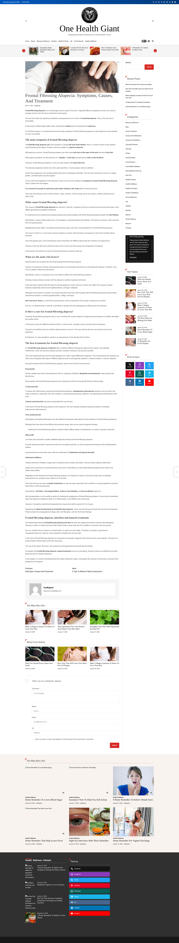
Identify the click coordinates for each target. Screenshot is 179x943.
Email (34, 717)
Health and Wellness (132, 193)
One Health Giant (89, 28)
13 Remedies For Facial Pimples (143, 342)
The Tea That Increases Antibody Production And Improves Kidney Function (50, 900)
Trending (128, 228)
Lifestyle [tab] (47, 860)
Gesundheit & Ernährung (133, 171)
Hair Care (129, 175)
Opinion (128, 215)
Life (71, 41)
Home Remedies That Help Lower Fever (44, 840)
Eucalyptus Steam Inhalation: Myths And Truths (47, 50)
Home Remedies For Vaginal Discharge (131, 840)
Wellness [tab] (37, 860)
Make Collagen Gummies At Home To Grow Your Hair (144, 307)
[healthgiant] (35, 589)
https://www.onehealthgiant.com (52, 591)
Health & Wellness (90, 41)
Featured (128, 149)
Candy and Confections (133, 140)
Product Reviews (131, 219)
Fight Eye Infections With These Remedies (89, 840)
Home (27, 41)
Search (128, 62)
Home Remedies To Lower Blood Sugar (138, 106)
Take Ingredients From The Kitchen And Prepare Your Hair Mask (71, 628)
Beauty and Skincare (43, 41)
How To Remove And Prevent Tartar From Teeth (110, 49)
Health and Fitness (131, 188)
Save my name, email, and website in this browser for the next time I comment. (64, 739)
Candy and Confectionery (133, 136)
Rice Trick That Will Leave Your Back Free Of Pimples (145, 294)
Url (33, 728)
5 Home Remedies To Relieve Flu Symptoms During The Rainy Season (51, 869)
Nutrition (54, 41)
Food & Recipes (130, 157)
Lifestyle (128, 206)
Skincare (128, 223)
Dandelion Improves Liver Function (50, 885)
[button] (23, 50)
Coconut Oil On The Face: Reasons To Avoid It (79, 49)
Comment (35, 689)
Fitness (33, 41)
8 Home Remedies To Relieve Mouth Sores (133, 799)
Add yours (58, 681)
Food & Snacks (78, 41)
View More (133, 257)
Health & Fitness (63, 41)
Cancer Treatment (131, 131)
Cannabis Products (132, 144)
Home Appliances (131, 197)
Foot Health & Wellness (133, 166)
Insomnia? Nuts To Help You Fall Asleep (88, 799)
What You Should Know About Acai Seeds (139, 84)
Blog (127, 127)
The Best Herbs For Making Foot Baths (138, 102)
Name (34, 706)
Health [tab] (28, 860)
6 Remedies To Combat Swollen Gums (140, 49)
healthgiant (37, 105)
